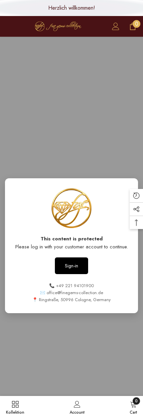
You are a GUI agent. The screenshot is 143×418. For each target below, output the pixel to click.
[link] (77, 407)
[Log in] (115, 26)
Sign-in (71, 265)
